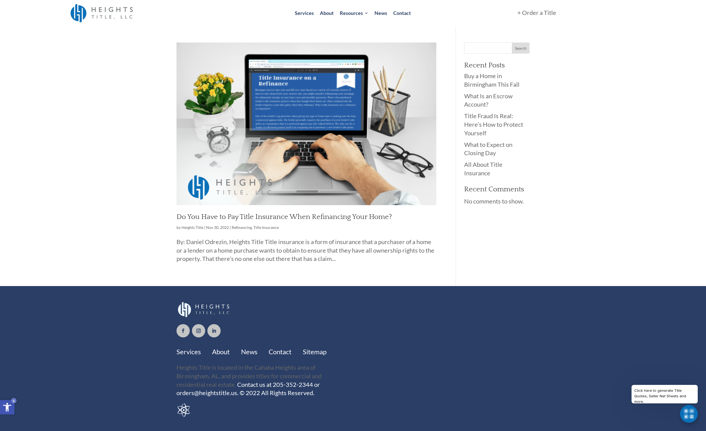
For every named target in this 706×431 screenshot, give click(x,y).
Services (304, 13)
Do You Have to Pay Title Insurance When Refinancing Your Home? (284, 217)
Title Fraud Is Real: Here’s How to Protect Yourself (493, 124)
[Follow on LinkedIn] (214, 330)
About (327, 13)
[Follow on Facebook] (183, 330)
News (381, 13)
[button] (7, 407)
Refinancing (242, 227)
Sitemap (315, 352)
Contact (402, 13)
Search (520, 48)
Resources (351, 13)
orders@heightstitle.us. (208, 392)
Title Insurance (266, 227)
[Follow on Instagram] (198, 330)
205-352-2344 (292, 384)
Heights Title (192, 227)
